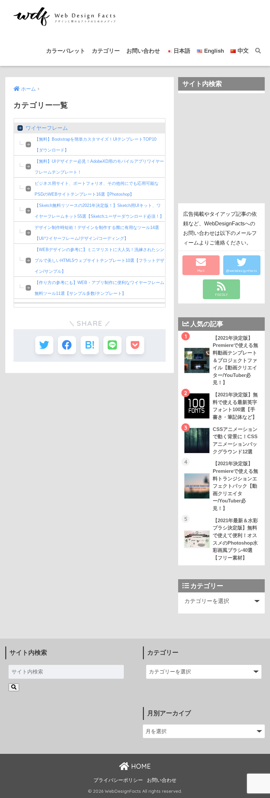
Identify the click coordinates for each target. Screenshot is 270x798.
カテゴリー (106, 51)
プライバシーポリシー (118, 780)
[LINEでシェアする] (112, 345)
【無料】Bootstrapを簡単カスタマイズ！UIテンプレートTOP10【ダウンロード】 (95, 145)
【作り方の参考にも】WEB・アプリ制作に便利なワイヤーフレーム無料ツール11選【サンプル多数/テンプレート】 (99, 288)
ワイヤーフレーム (47, 128)
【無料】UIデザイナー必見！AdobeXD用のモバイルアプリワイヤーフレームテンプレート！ (99, 167)
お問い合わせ (143, 51)
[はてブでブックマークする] (90, 345)
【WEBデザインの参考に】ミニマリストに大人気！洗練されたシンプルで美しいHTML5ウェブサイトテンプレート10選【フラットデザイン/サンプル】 (99, 260)
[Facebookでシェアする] (67, 345)
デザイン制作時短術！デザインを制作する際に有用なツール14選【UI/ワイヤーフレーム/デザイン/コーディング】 (97, 233)
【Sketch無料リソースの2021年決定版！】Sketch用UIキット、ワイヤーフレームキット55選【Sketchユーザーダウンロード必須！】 (99, 211)
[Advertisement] (221, 148)
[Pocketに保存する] (135, 345)
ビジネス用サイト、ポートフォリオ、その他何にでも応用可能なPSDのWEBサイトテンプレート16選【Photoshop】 (97, 189)
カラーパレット (65, 51)
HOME (140, 766)
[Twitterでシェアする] (44, 345)
